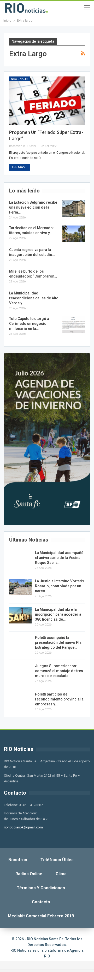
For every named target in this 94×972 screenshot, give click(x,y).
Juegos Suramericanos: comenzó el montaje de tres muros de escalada (59, 671)
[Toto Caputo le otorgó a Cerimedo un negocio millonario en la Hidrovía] (73, 324)
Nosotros (17, 859)
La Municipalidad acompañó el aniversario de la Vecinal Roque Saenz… (59, 558)
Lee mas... (19, 167)
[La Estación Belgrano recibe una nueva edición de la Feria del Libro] (73, 208)
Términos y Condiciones (41, 887)
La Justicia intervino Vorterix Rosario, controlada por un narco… (59, 586)
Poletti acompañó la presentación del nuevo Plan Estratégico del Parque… (59, 642)
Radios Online (28, 873)
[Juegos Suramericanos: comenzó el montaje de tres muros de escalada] (20, 672)
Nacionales (19, 79)
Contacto (41, 901)
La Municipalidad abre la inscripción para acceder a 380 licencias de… (58, 614)
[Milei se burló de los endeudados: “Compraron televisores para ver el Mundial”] (73, 277)
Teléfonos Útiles (57, 859)
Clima (61, 873)
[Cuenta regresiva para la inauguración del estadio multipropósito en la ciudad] (73, 255)
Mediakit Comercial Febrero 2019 (41, 915)
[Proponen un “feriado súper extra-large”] (47, 100)
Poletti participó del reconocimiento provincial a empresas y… (59, 699)
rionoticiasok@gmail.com (23, 827)
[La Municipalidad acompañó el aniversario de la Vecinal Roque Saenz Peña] (20, 558)
